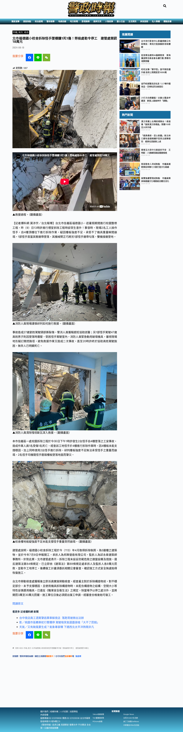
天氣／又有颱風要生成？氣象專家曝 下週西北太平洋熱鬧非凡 (56, 627)
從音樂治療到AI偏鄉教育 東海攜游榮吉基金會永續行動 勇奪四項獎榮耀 (156, 58)
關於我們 (44, 711)
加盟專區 (74, 711)
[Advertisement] (91, 688)
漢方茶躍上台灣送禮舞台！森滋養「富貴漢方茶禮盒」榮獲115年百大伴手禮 (156, 124)
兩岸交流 (97, 21)
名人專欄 (156, 21)
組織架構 (54, 711)
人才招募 (64, 711)
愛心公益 (121, 21)
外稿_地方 (18, 32)
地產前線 (62, 21)
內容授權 (44, 714)
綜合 (26, 32)
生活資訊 (132, 21)
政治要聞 (39, 21)
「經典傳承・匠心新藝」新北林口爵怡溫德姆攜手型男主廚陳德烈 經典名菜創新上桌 (156, 138)
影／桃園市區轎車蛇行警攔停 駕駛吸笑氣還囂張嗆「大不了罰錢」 (59, 622)
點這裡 (78, 656)
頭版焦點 (27, 21)
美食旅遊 (144, 21)
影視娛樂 (86, 21)
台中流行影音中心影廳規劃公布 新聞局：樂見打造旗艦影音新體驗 (157, 44)
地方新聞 (74, 21)
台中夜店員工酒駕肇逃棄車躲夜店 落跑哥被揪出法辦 (51, 617)
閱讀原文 (17, 603)
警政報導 (51, 21)
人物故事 (109, 21)
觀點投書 (168, 21)
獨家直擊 (15, 21)
